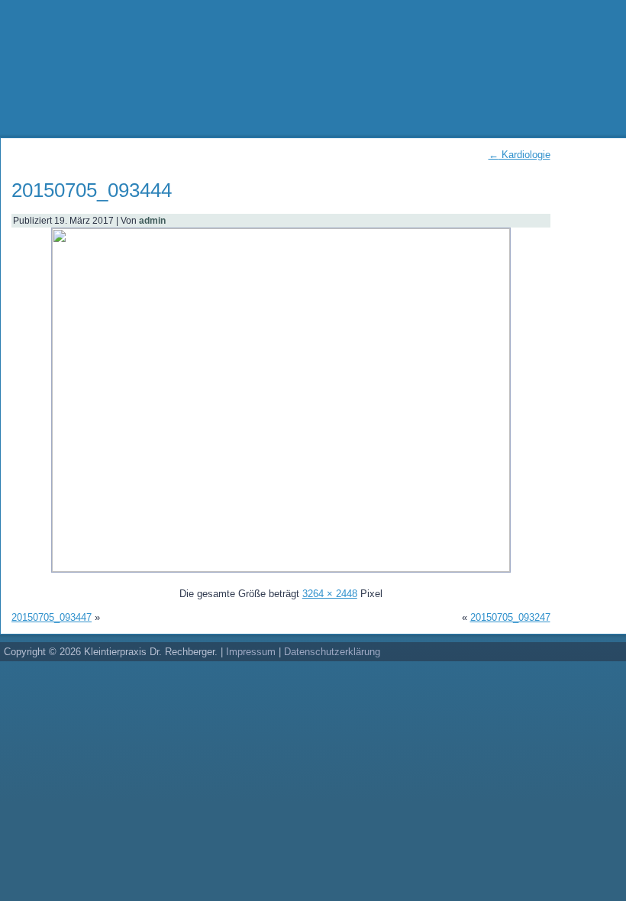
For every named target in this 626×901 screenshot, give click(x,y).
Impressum (251, 651)
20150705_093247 (510, 617)
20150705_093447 (51, 617)
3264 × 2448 (329, 593)
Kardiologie (519, 154)
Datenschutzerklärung (332, 651)
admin (152, 220)
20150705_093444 (91, 190)
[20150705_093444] (281, 568)
